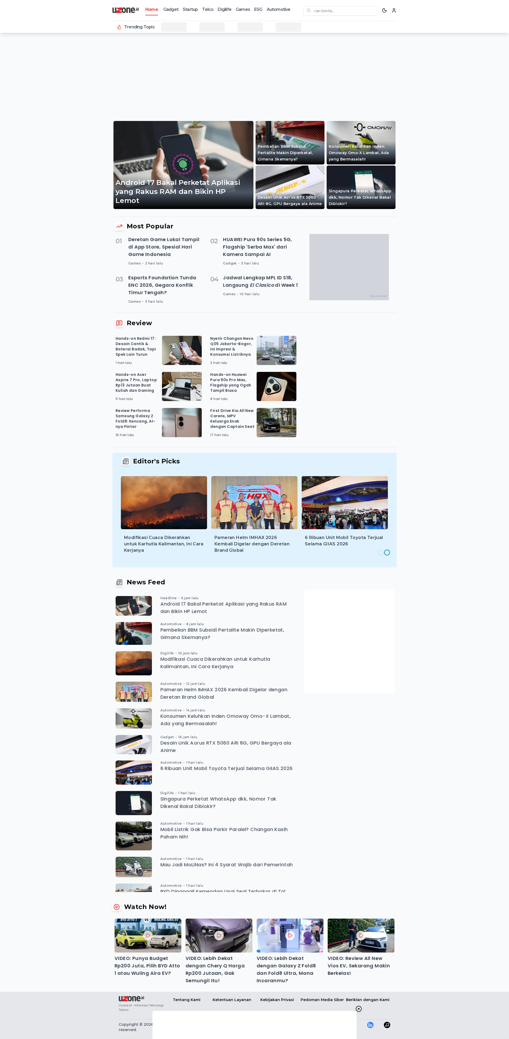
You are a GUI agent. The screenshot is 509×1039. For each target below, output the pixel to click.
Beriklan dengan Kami (367, 999)
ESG (258, 9)
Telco (207, 9)
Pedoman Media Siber (322, 999)
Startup (190, 9)
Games (243, 9)
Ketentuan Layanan (232, 999)
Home (151, 9)
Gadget (170, 9)
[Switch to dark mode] (384, 10)
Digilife (224, 9)
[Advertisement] (25, 122)
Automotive (279, 9)
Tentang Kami (186, 999)
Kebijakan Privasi (277, 999)
